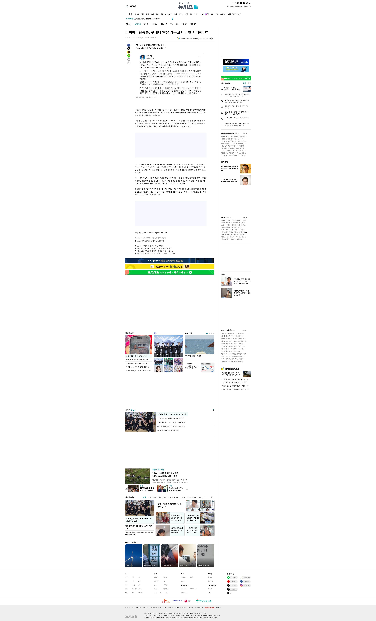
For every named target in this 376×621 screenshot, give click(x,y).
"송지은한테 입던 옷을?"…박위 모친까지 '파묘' (171, 422)
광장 (212, 14)
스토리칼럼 (165, 577)
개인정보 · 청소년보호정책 (195, 608)
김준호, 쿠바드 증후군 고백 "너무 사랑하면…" (168, 505)
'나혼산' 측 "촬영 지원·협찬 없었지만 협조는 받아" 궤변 (193, 530)
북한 (171, 24)
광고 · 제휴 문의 (136, 608)
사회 (175, 14)
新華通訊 (210, 581)
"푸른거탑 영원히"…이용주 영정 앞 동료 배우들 (171, 414)
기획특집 (165, 585)
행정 (177, 24)
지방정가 (184, 24)
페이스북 (247, 581)
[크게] (213, 38)
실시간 (137, 14)
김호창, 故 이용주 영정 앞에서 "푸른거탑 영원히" (139, 520)
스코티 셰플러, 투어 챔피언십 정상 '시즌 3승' (139, 370)
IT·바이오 (168, 14)
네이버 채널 (233, 577)
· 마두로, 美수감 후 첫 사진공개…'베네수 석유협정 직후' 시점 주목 (236, 386)
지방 (186, 14)
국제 (147, 14)
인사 (155, 593)
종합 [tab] (249, 83)
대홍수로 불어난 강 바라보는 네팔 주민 (137, 360)
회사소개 (127, 608)
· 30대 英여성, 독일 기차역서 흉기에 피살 (233, 383)
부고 (161, 593)
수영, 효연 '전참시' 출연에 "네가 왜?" (168, 430)
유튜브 (233, 581)
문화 (191, 14)
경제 (152, 14)
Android (210, 589)
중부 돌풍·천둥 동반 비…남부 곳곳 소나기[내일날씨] (144, 19)
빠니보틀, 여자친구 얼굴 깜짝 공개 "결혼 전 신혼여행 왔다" (176, 518)
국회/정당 (154, 24)
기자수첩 (224, 162)
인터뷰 (155, 585)
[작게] (210, 38)
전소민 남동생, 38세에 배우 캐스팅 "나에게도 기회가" (177, 530)
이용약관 (184, 608)
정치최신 (138, 24)
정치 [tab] (244, 83)
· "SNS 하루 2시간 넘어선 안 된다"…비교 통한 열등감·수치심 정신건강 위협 (236, 379)
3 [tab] (211, 333)
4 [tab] (213, 333)
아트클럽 (156, 581)
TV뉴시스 (223, 14)
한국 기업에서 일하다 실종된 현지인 (136, 356)
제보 (239, 14)
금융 (157, 14)
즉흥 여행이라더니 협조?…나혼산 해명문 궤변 (171, 426)
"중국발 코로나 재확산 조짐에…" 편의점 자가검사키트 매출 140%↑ (193, 518)
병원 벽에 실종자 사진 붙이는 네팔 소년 (137, 363)
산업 (161, 14)
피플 (223, 274)
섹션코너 (156, 589)
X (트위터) (233, 585)
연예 (202, 14)
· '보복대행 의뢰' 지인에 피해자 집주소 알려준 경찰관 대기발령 (236, 389)
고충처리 (170, 608)
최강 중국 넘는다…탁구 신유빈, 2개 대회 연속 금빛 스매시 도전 (139, 533)
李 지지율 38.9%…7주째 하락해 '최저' (192, 367)
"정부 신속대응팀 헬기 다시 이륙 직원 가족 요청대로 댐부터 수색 (165, 474)
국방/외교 (163, 24)
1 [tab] (207, 333)
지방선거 (193, 24)
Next (187, 488)
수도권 (181, 14)
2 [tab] (209, 333)
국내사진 (183, 577)
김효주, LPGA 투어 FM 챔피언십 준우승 (137, 367)
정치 (142, 14)
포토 (216, 14)
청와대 (146, 24)
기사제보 (177, 608)
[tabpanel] (199, 347)
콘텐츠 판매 (154, 608)
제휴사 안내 (146, 608)
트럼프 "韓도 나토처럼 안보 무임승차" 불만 (176, 490)
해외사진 (192, 577)
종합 (144, 497)
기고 (164, 581)
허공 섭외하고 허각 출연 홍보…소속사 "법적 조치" (138, 527)
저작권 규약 (163, 608)
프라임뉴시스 (238, 6)
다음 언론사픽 (247, 577)
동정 (167, 593)
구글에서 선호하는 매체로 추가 (189, 38)
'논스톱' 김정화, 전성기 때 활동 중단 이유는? (170, 418)
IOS (209, 592)
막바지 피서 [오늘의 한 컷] (193, 356)
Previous (126, 488)
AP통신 (210, 577)
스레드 (233, 589)
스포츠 (196, 14)
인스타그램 (246, 585)
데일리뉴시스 (166, 589)
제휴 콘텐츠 (232, 14)
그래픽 (182, 581)
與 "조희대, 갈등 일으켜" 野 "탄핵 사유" (147, 490)
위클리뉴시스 (247, 6)
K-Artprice (230, 6)
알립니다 (218, 608)
